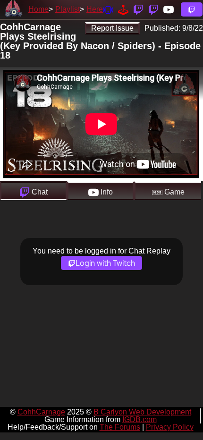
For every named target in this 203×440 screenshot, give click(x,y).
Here (94, 9)
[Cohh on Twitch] (153, 9)
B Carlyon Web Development (142, 412)
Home (38, 9)
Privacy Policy (170, 427)
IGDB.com (139, 419)
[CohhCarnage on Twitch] (138, 9)
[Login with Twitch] (192, 9)
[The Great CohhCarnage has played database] (123, 9)
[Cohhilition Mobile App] (108, 9)
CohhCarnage (41, 412)
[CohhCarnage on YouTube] (168, 9)
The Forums (120, 427)
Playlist (67, 9)
